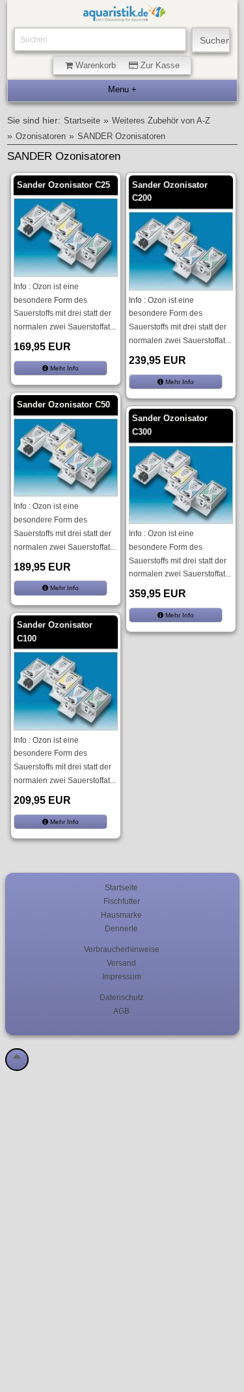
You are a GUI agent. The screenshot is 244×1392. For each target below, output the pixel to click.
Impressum (121, 976)
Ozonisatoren (41, 136)
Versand (121, 963)
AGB (121, 1011)
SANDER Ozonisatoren (121, 136)
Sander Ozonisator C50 (63, 404)
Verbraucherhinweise (121, 949)
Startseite (82, 120)
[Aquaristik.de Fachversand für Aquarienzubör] (124, 15)
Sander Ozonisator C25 (63, 185)
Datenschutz (122, 997)
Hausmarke (121, 914)
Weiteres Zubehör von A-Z (161, 120)
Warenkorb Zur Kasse (126, 65)
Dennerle (121, 928)
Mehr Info (63, 368)
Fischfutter (121, 901)
